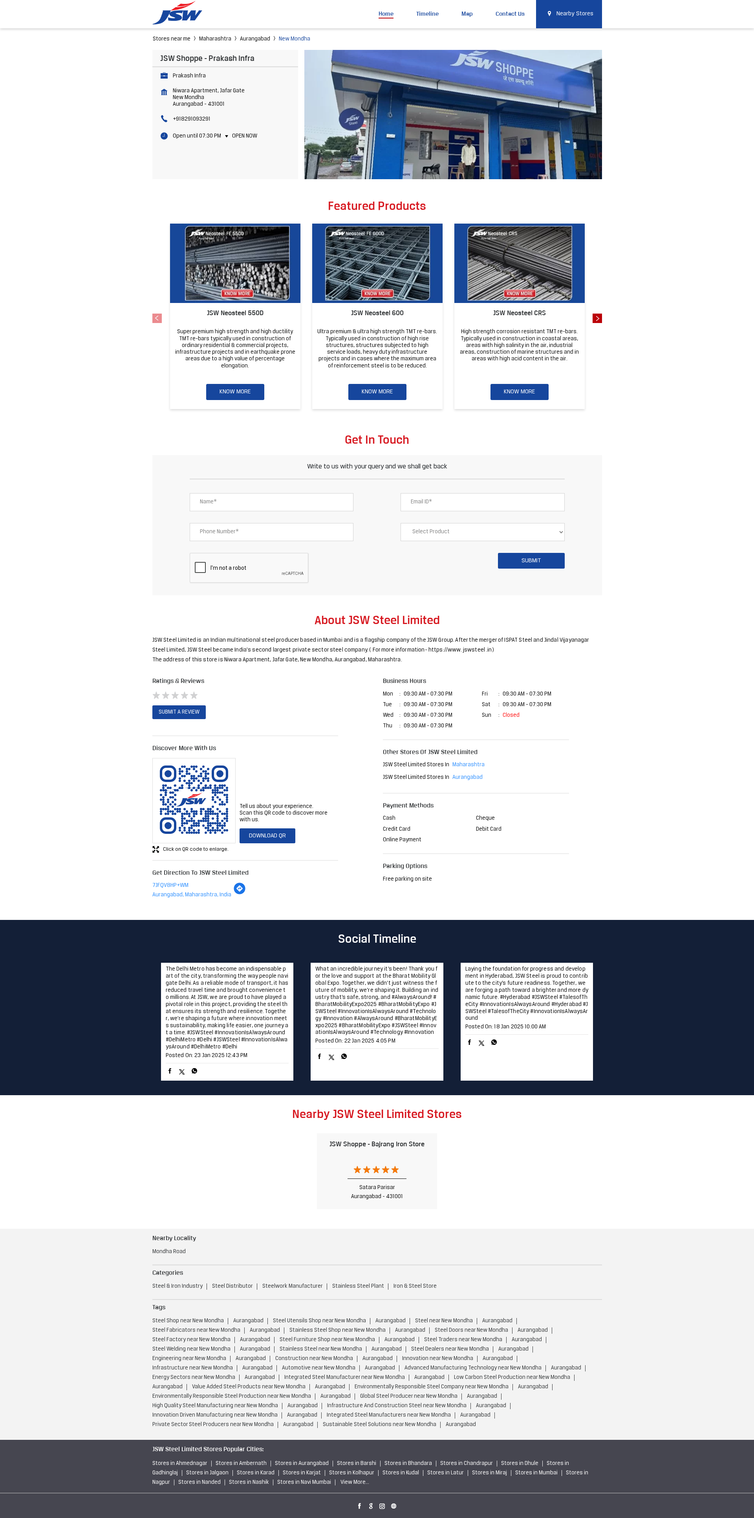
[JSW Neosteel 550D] (235, 263)
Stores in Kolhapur (351, 1473)
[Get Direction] (239, 893)
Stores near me (171, 39)
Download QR (267, 836)
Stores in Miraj (489, 1473)
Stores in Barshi (356, 1464)
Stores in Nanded (199, 1482)
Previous (157, 318)
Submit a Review (179, 712)
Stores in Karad (256, 1473)
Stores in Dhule (519, 1464)
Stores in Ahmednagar (179, 1464)
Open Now (244, 136)
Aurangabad (255, 39)
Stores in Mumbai (536, 1473)
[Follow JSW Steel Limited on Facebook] (360, 1505)
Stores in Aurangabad (302, 1464)
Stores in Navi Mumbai (304, 1482)
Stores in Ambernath (241, 1464)
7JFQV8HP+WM (170, 885)
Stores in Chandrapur (466, 1464)
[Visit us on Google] (371, 1505)
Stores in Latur (445, 1473)
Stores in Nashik (249, 1482)
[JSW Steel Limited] (181, 14)
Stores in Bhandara (408, 1464)
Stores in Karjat (302, 1473)
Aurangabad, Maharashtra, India (191, 895)
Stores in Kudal (400, 1473)
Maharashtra (215, 39)
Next (597, 318)
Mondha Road (169, 1252)
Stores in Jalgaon (207, 1473)
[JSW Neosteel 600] (377, 263)
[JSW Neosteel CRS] (519, 263)
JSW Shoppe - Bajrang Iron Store (377, 1144)
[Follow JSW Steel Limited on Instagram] (382, 1505)
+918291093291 (191, 119)
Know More (235, 392)
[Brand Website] (394, 1505)
